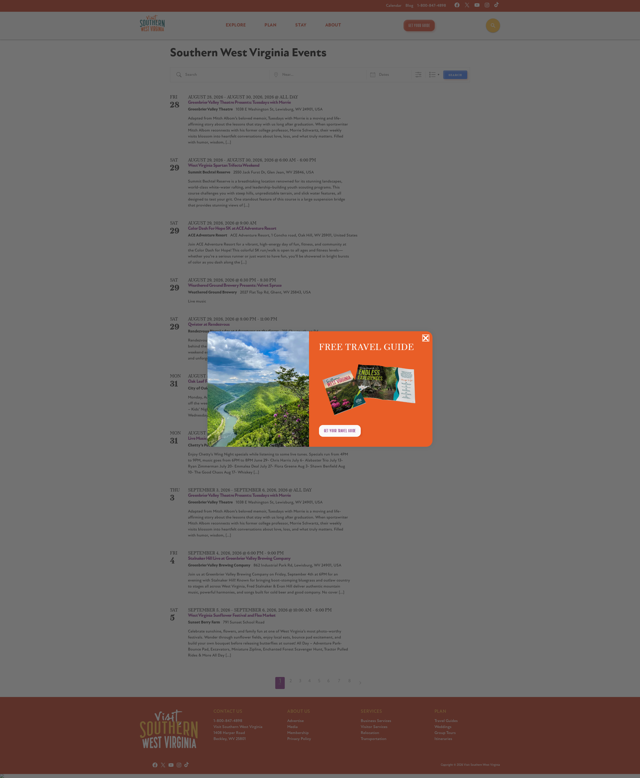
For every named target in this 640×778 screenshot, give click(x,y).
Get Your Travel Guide (340, 430)
